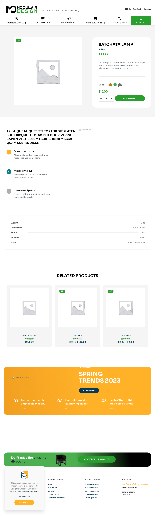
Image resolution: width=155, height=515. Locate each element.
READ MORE (24, 496)
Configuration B (92, 488)
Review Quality (91, 498)
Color (101, 84)
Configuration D (92, 494)
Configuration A (92, 484)
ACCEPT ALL (24, 502)
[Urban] (90, 431)
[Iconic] (41, 431)
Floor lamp (125, 335)
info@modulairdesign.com (134, 484)
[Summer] (65, 431)
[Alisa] (17, 431)
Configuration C (92, 491)
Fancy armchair (29, 335)
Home (50, 484)
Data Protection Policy (27, 491)
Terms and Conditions (57, 498)
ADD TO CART (130, 98)
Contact (51, 491)
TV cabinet (77, 335)
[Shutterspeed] (138, 431)
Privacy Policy (54, 494)
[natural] (114, 431)
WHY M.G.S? (52, 488)
